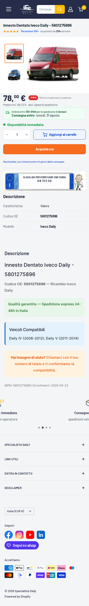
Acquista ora (45, 149)
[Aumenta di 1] (26, 134)
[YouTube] (30, 535)
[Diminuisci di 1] (7, 134)
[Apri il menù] (9, 9)
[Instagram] (19, 535)
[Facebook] (9, 535)
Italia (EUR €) (15, 511)
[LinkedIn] (41, 535)
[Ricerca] (60, 9)
